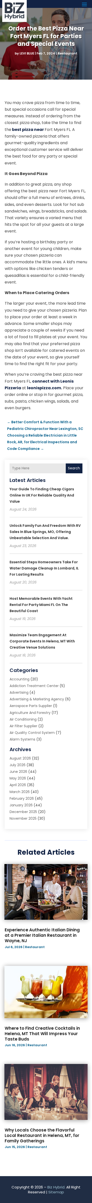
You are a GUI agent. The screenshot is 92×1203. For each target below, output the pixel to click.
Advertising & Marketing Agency (37, 699)
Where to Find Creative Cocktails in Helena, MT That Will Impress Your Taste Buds (42, 1033)
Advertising (19, 692)
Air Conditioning (23, 719)
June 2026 (18, 771)
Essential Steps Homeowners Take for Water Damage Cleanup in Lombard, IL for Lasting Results (44, 568)
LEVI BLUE (27, 53)
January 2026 (21, 805)
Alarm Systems (22, 739)
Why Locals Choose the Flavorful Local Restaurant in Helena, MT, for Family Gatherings (42, 1135)
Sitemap (56, 1192)
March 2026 (20, 791)
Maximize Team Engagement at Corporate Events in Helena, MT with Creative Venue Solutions (42, 641)
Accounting (19, 679)
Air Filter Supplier (23, 726)
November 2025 (23, 818)
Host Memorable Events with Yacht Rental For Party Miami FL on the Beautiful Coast (41, 604)
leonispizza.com (44, 388)
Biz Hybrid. (56, 1187)
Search (74, 468)
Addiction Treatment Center (34, 685)
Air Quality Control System (32, 732)
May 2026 (18, 778)
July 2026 (18, 764)
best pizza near (28, 129)
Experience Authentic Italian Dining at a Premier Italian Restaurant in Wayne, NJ (42, 935)
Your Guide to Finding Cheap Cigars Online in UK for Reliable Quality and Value (42, 495)
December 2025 (23, 811)
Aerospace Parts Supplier (31, 705)
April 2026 (18, 784)
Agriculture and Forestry (30, 712)
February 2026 (22, 798)
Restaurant (67, 53)
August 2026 (20, 758)
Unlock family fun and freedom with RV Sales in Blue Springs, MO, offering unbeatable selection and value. (45, 531)
